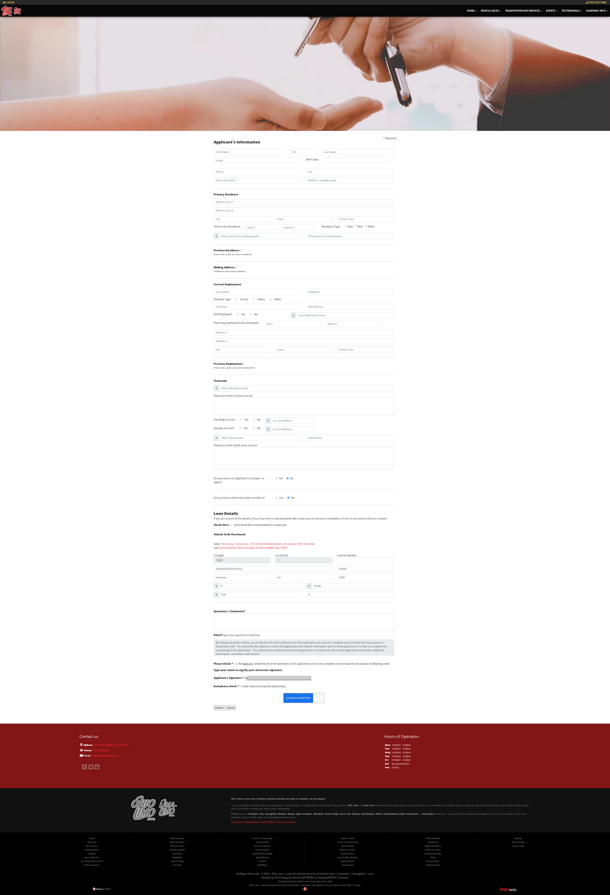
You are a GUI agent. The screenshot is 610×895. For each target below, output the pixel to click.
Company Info (596, 10)
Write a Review (433, 838)
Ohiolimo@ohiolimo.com (105, 755)
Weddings (177, 857)
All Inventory (92, 845)
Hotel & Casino (262, 849)
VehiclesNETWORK (303, 877)
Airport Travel (177, 861)
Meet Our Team (433, 849)
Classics (91, 853)
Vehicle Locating (177, 849)
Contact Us (433, 842)
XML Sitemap (518, 842)
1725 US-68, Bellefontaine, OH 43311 (110, 744)
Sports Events (262, 842)
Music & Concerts (262, 845)
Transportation (92, 849)
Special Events (262, 857)
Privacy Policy (433, 861)
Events (551, 10)
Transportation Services (523, 10)
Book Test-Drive (177, 842)
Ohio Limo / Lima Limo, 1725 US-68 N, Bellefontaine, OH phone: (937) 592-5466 (268, 544)
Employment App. (432, 853)
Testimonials (570, 10)
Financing (177, 853)
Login (9, 2)
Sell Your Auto (177, 845)
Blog (433, 857)
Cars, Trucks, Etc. (92, 857)
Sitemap (518, 838)
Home (471, 10)
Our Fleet (177, 865)
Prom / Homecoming (262, 838)
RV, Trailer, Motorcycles (92, 861)
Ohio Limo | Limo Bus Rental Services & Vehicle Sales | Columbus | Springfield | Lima (322, 873)
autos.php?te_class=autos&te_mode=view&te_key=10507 (254, 547)
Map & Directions (433, 845)
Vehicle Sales (490, 10)
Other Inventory (91, 865)
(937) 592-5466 (597, 2)
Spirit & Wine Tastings (262, 853)
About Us (91, 842)
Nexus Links (518, 845)
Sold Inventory (177, 838)
